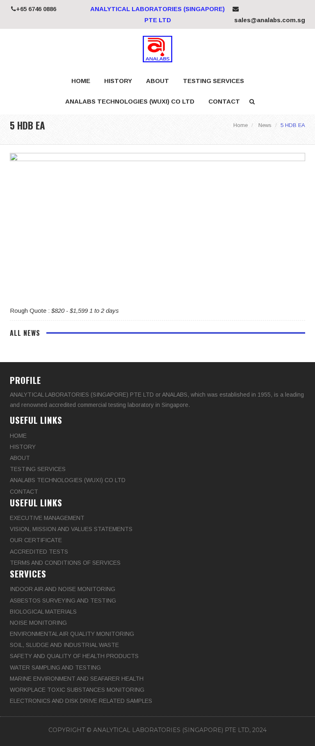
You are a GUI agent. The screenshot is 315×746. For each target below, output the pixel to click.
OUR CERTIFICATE (36, 540)
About (157, 80)
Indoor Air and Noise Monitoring (62, 589)
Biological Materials (43, 611)
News (265, 125)
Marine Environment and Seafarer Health (77, 678)
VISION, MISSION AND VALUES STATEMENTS (71, 529)
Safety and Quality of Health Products (74, 656)
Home (80, 80)
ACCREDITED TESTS (39, 551)
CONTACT (224, 101)
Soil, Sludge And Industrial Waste (64, 645)
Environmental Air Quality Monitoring (72, 634)
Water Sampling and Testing (55, 667)
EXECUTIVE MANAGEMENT (47, 518)
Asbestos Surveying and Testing (63, 600)
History (118, 80)
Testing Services (213, 80)
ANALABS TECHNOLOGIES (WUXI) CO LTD (129, 101)
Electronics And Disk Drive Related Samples (81, 700)
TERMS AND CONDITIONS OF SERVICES (65, 562)
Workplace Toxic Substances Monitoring (77, 689)
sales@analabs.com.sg (269, 19)
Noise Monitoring (38, 622)
